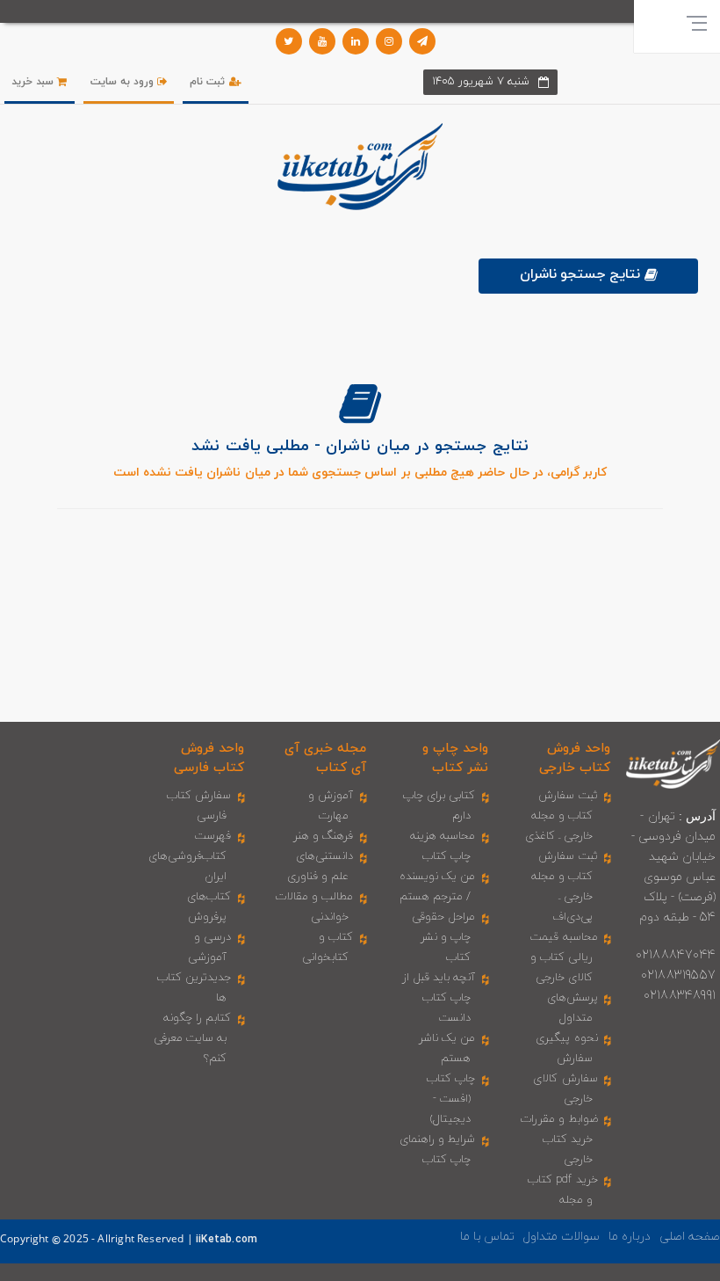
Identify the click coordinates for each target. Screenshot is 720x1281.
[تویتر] (289, 41)
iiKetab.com (226, 1240)
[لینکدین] (355, 41)
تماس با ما (487, 1236)
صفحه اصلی (689, 1236)
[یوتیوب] (322, 41)
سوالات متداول (561, 1236)
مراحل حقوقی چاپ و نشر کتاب (443, 937)
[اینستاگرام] (389, 41)
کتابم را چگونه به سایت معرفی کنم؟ (193, 1038)
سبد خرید (34, 82)
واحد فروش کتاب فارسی (209, 757)
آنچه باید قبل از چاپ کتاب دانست (439, 998)
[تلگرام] (422, 41)
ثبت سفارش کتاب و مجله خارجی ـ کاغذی (561, 816)
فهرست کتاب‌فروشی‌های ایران (189, 856)
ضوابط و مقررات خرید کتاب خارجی (559, 1139)
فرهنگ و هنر (323, 836)
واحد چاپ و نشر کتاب (455, 757)
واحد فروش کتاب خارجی (574, 757)
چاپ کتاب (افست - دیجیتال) (451, 1099)
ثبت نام (209, 82)
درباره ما (629, 1236)
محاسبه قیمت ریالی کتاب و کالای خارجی (564, 957)
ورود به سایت (124, 82)
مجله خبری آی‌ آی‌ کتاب (325, 757)
